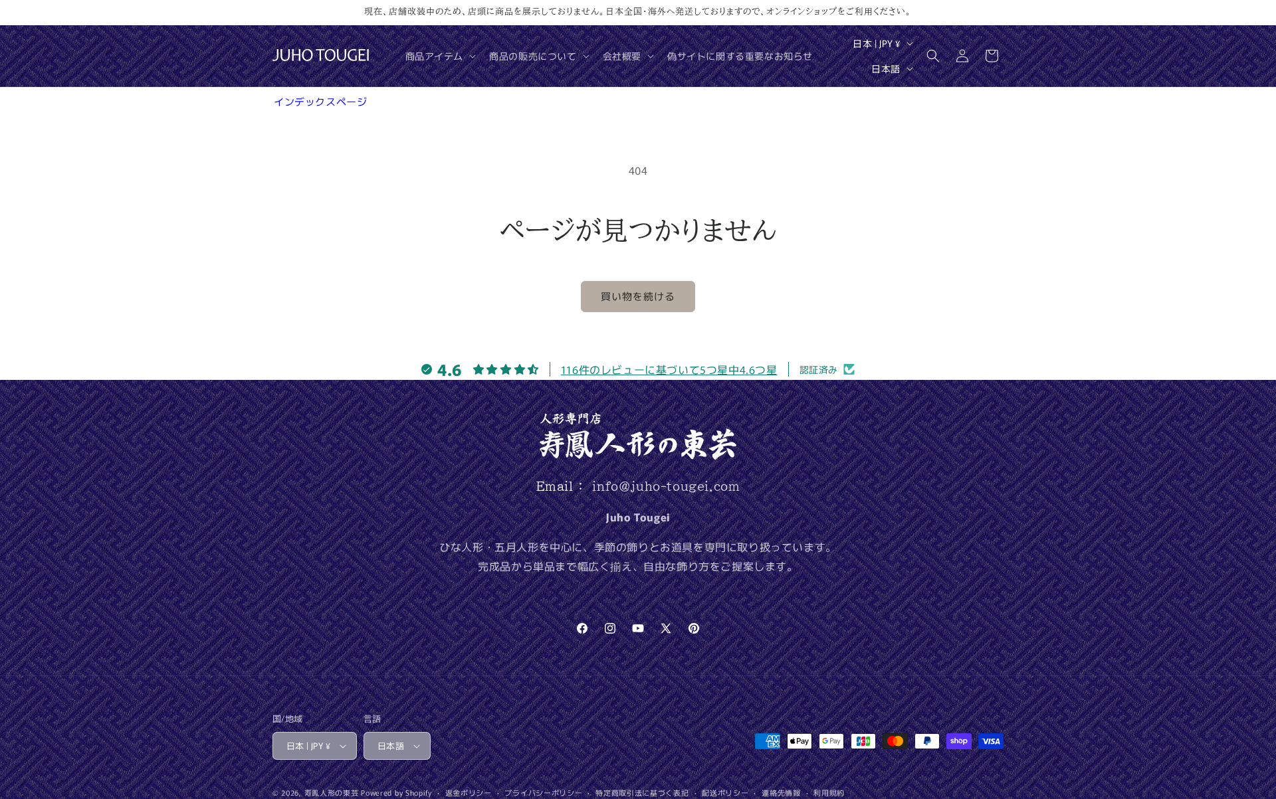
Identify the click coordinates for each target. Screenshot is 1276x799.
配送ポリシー (725, 792)
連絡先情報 (781, 792)
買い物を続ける (638, 296)
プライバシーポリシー (543, 792)
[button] (439, 56)
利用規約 (829, 792)
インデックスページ (320, 101)
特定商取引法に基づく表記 (642, 792)
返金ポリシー (468, 792)
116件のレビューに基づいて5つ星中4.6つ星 (669, 369)
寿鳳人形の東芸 (331, 792)
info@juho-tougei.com (666, 486)
